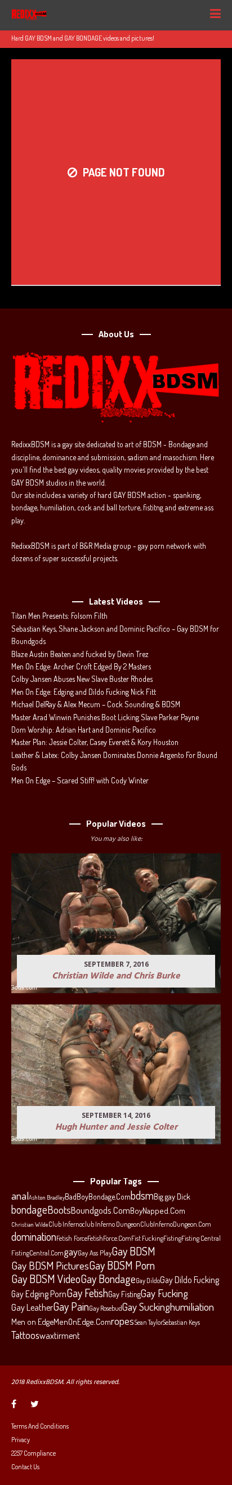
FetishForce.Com (109, 1237)
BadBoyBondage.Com (98, 1196)
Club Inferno (65, 1223)
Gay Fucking (164, 1293)
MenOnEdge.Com (82, 1321)
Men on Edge (32, 1321)
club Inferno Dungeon (111, 1223)
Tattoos (25, 1335)
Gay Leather (32, 1307)
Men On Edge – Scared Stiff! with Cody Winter (80, 780)
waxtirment (59, 1335)
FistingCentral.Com (37, 1252)
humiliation (192, 1307)
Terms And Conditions (40, 1426)
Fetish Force (71, 1237)
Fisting (172, 1237)
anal (20, 1195)
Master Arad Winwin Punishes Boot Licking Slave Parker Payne (105, 717)
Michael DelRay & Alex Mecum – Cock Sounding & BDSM (95, 704)
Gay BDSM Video (46, 1279)
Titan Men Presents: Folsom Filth (59, 615)
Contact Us (25, 1466)
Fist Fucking (147, 1237)
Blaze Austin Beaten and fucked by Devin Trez (80, 654)
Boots (59, 1210)
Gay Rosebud (105, 1307)
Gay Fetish (87, 1293)
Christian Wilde (29, 1224)
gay (71, 1251)
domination (33, 1237)
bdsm (142, 1195)
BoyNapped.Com (157, 1210)
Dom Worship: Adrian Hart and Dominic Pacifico (83, 729)
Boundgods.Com (100, 1210)
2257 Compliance (33, 1453)
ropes (122, 1321)
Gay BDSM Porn (122, 1265)
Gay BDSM (133, 1251)
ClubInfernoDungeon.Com (175, 1223)
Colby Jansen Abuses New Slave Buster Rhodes (82, 679)
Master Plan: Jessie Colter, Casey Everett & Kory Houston (95, 742)
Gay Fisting (124, 1294)
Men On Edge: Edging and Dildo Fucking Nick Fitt (83, 692)
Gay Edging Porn (38, 1293)
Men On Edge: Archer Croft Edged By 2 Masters (81, 666)
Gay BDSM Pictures (50, 1265)
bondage (29, 1210)
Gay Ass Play (94, 1252)
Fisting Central (201, 1237)
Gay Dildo (148, 1280)
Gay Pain (71, 1307)
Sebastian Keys (181, 1322)
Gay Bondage (108, 1279)
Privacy (20, 1439)
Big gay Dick (172, 1196)
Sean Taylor (148, 1322)
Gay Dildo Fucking (189, 1279)
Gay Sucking (146, 1307)
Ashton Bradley (47, 1197)
